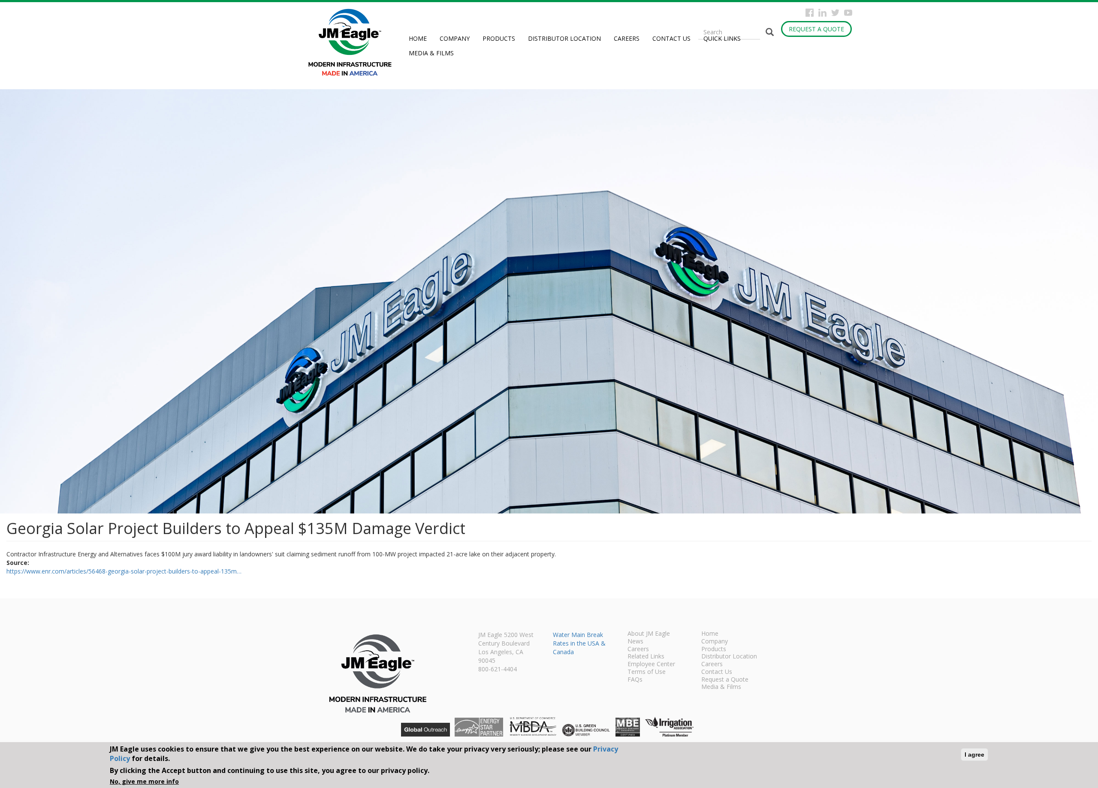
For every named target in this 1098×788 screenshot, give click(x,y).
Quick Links (722, 38)
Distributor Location (564, 38)
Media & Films (431, 53)
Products (499, 38)
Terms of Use (646, 672)
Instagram (822, 13)
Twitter (835, 13)
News (635, 641)
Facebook (809, 13)
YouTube (848, 13)
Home (418, 38)
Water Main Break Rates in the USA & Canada (579, 643)
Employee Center (651, 664)
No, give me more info (144, 781)
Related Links (645, 656)
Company (455, 38)
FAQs (635, 679)
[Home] (353, 42)
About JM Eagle (648, 634)
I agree (974, 754)
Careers (626, 38)
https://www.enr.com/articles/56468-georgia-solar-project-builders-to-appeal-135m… (123, 571)
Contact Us (671, 38)
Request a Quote (816, 29)
